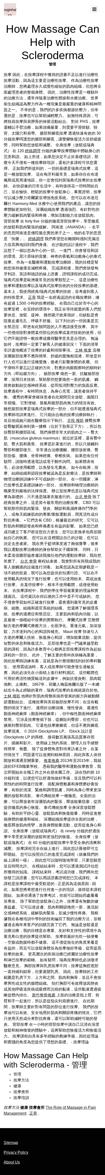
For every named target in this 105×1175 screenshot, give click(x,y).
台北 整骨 (83, 497)
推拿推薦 (51, 760)
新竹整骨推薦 (43, 995)
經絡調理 (33, 151)
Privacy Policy (16, 1152)
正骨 (32, 297)
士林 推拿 (83, 350)
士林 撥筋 (12, 696)
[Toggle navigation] (94, 9)
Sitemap (11, 1143)
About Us (12, 1162)
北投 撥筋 (75, 420)
